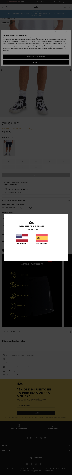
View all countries (31, 248)
